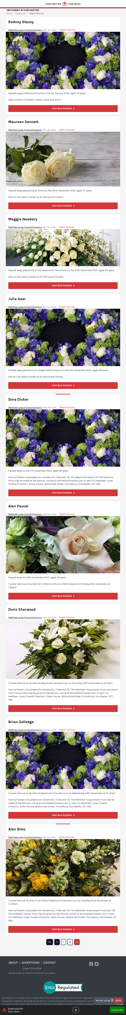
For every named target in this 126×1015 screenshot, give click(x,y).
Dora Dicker (18, 399)
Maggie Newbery (22, 219)
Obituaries (21, 13)
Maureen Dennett (23, 122)
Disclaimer (36, 968)
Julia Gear (17, 299)
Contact (49, 962)
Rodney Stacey (21, 22)
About (13, 962)
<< (49, 942)
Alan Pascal (18, 506)
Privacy (26, 968)
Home (9, 13)
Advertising (31, 962)
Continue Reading (62, 108)
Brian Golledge (21, 722)
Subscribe (117, 1009)
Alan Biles (17, 829)
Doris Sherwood (21, 609)
